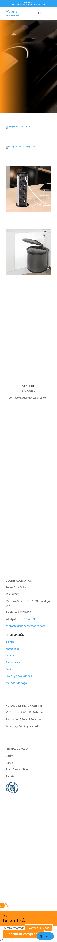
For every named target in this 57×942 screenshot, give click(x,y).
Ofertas (10, 655)
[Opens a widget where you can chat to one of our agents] (45, 936)
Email (9, 490)
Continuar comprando (24, 934)
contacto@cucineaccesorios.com (25, 626)
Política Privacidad (32, 822)
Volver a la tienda (38, 928)
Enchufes (29, 220)
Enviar (14, 535)
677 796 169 (28, 619)
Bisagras (28, 157)
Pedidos (10, 669)
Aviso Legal (12, 822)
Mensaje (11, 507)
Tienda (10, 641)
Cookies (28, 831)
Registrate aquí (15, 662)
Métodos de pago (16, 683)
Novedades (12, 648)
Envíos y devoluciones (19, 676)
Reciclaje (28, 283)
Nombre (11, 472)
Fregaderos (28, 137)
